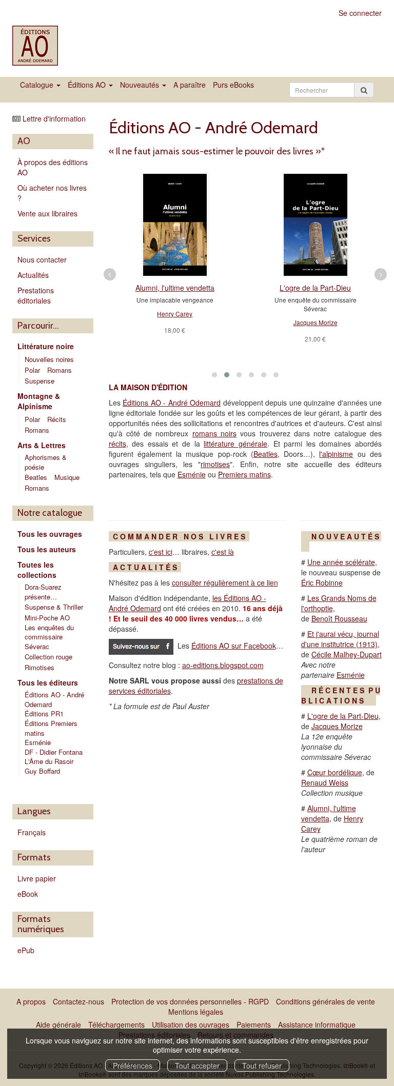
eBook (27, 894)
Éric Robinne (322, 582)
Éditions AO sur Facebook (233, 645)
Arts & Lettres (41, 445)
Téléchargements (116, 1024)
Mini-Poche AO (47, 617)
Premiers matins (244, 474)
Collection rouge (48, 656)
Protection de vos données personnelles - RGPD (190, 1001)
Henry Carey (174, 313)
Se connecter (360, 13)
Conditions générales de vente (325, 1001)
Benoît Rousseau (339, 618)
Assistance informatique (317, 1024)
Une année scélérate (341, 562)
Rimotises (39, 667)
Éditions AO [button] (88, 84)
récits (117, 443)
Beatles (36, 477)
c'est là (222, 552)
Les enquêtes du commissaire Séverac (49, 636)
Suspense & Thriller (54, 607)
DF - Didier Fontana (54, 752)
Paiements (254, 1024)
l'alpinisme (336, 454)
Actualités (33, 275)
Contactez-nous (78, 1001)
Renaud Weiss (324, 782)
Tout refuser (262, 1065)
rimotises (215, 464)
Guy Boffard (43, 771)
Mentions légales (195, 1012)
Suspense (39, 381)
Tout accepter (197, 1065)
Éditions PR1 (44, 713)
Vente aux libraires (47, 213)
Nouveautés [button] (140, 84)
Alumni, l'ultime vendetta (174, 288)
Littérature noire (45, 346)
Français (31, 832)
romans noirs (214, 433)
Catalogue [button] (37, 84)
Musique (67, 477)
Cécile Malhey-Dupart (346, 654)
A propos (31, 1001)
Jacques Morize (315, 322)
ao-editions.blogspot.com (223, 665)
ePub (25, 950)
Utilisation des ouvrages (190, 1024)
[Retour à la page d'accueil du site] (36, 46)
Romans (59, 370)
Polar (32, 370)
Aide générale (58, 1024)
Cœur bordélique (334, 772)
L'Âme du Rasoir (50, 761)
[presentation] (110, 274)
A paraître (189, 84)
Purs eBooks (233, 84)
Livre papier (36, 878)
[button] (214, 375)
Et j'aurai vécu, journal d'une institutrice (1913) (340, 639)
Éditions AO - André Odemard (54, 699)
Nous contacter (42, 259)
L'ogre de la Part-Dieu (315, 288)
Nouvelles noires (49, 359)
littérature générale (235, 443)
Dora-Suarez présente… (43, 591)
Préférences (132, 1065)
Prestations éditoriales (35, 295)
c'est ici (160, 552)
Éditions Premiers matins (51, 728)
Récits (56, 419)
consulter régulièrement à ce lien (225, 582)
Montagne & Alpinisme (38, 401)
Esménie (38, 742)
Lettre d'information (54, 118)
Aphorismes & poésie (46, 462)
